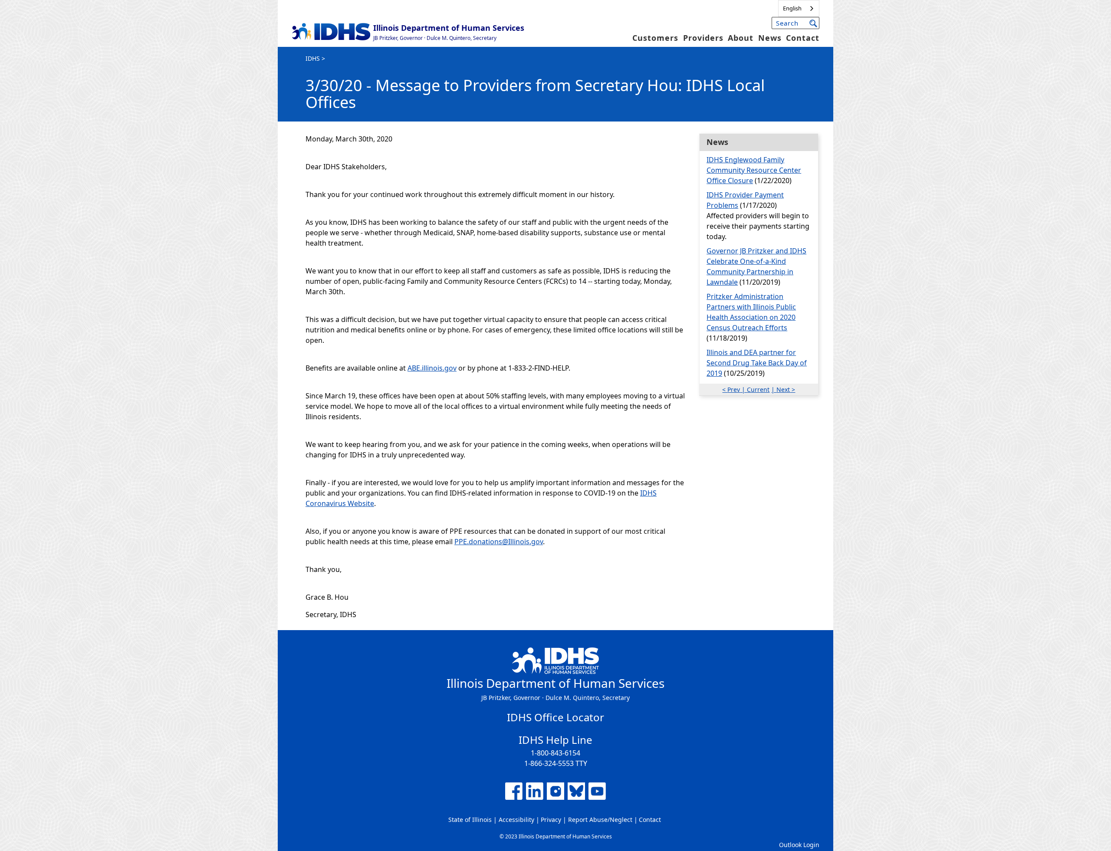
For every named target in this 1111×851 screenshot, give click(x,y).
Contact (802, 38)
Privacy (551, 819)
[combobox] (798, 8)
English (792, 8)
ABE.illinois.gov (432, 368)
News (770, 38)
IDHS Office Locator (555, 717)
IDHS (313, 58)
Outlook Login (799, 845)
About (740, 38)
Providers (703, 38)
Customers (655, 38)
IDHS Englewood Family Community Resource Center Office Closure (754, 170)
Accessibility (516, 819)
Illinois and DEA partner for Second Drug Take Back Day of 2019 (757, 363)
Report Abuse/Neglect (600, 819)
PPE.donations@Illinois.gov (498, 541)
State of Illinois (470, 819)
